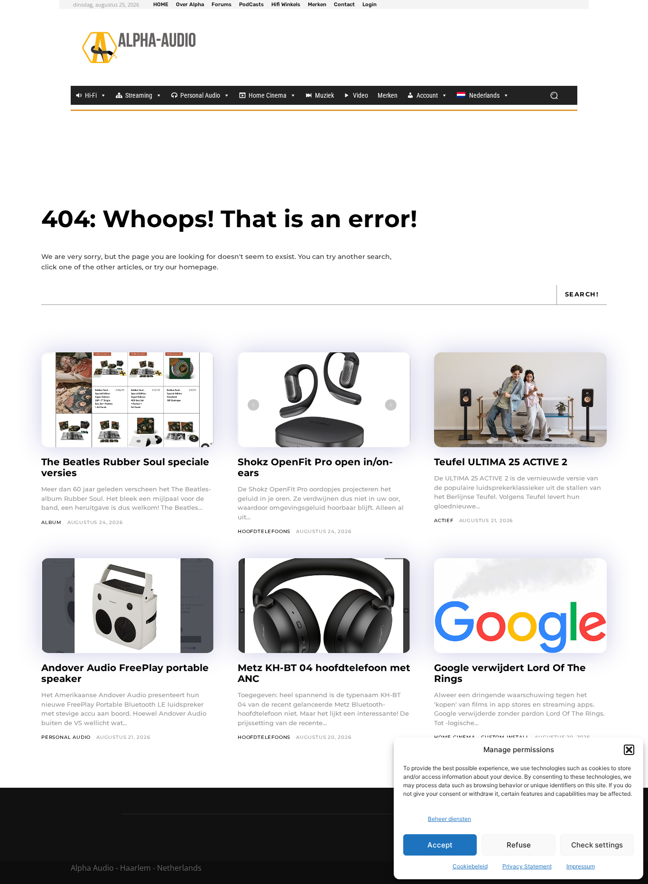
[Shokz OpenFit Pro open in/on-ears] (324, 399)
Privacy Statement (527, 866)
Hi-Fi (91, 95)
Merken (388, 95)
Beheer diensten (449, 818)
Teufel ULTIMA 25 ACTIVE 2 (502, 462)
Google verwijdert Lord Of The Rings (510, 673)
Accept (440, 844)
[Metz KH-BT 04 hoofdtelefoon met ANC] (324, 605)
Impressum (580, 866)
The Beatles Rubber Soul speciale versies (125, 467)
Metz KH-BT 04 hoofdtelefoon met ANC (324, 673)
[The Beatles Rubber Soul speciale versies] (127, 399)
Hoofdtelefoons (264, 531)
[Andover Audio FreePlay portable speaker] (127, 605)
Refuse (519, 844)
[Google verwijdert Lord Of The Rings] (520, 605)
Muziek (324, 95)
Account (427, 95)
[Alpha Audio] (139, 47)
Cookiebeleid (470, 866)
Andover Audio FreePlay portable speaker (125, 673)
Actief (444, 520)
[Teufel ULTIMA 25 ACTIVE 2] (520, 399)
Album (51, 522)
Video (360, 95)
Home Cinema (268, 95)
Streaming (138, 95)
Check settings (597, 844)
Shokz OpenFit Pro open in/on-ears (315, 467)
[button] (629, 750)
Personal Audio (200, 95)
